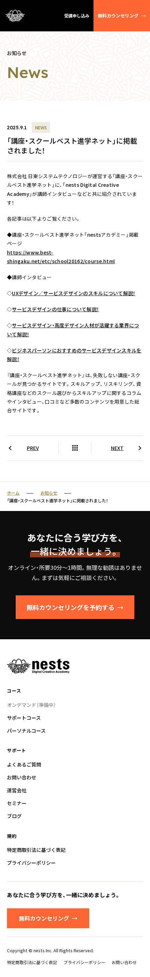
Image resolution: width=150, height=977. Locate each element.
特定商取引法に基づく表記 (36, 849)
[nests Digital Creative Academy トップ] (15, 16)
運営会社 (17, 790)
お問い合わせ (21, 777)
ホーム (13, 493)
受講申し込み (76, 15)
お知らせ (48, 493)
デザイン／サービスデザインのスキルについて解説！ (73, 293)
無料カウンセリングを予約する (75, 607)
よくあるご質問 (24, 764)
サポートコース (24, 717)
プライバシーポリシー (31, 862)
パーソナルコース (26, 730)
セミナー (17, 803)
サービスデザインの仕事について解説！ (55, 309)
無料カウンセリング (122, 15)
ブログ (14, 815)
